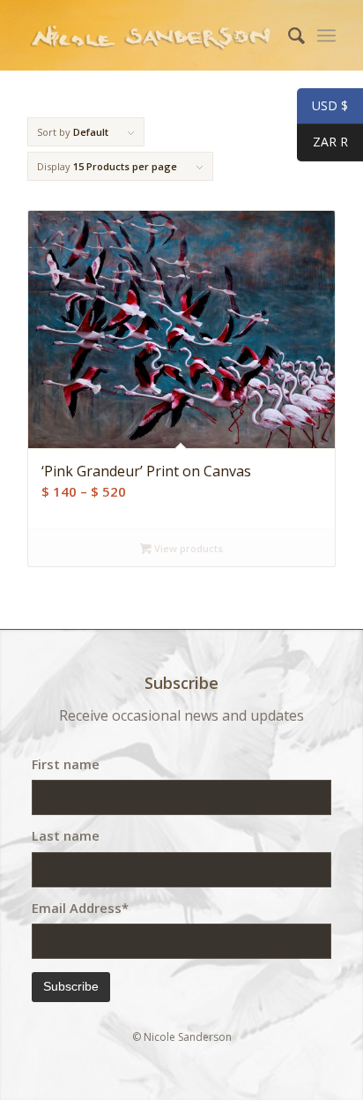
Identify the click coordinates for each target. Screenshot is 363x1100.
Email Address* (80, 908)
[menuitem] (287, 35)
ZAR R (322, 142)
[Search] (287, 35)
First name (66, 764)
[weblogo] (150, 35)
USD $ (322, 106)
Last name (66, 835)
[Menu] (326, 35)
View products (187, 548)
